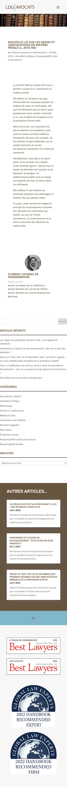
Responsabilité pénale (11, 444)
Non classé (5, 429)
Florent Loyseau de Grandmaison (29, 52)
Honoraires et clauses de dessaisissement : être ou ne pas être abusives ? (31, 540)
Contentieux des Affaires (13, 420)
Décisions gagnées (9, 424)
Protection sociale (9, 434)
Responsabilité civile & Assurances (18, 439)
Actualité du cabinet (10, 396)
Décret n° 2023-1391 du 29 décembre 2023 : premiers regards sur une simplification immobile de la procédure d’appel (33, 577)
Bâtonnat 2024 (7, 415)
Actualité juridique (25, 56)
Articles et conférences (12, 410)
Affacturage (6, 405)
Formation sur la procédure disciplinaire (21, 377)
